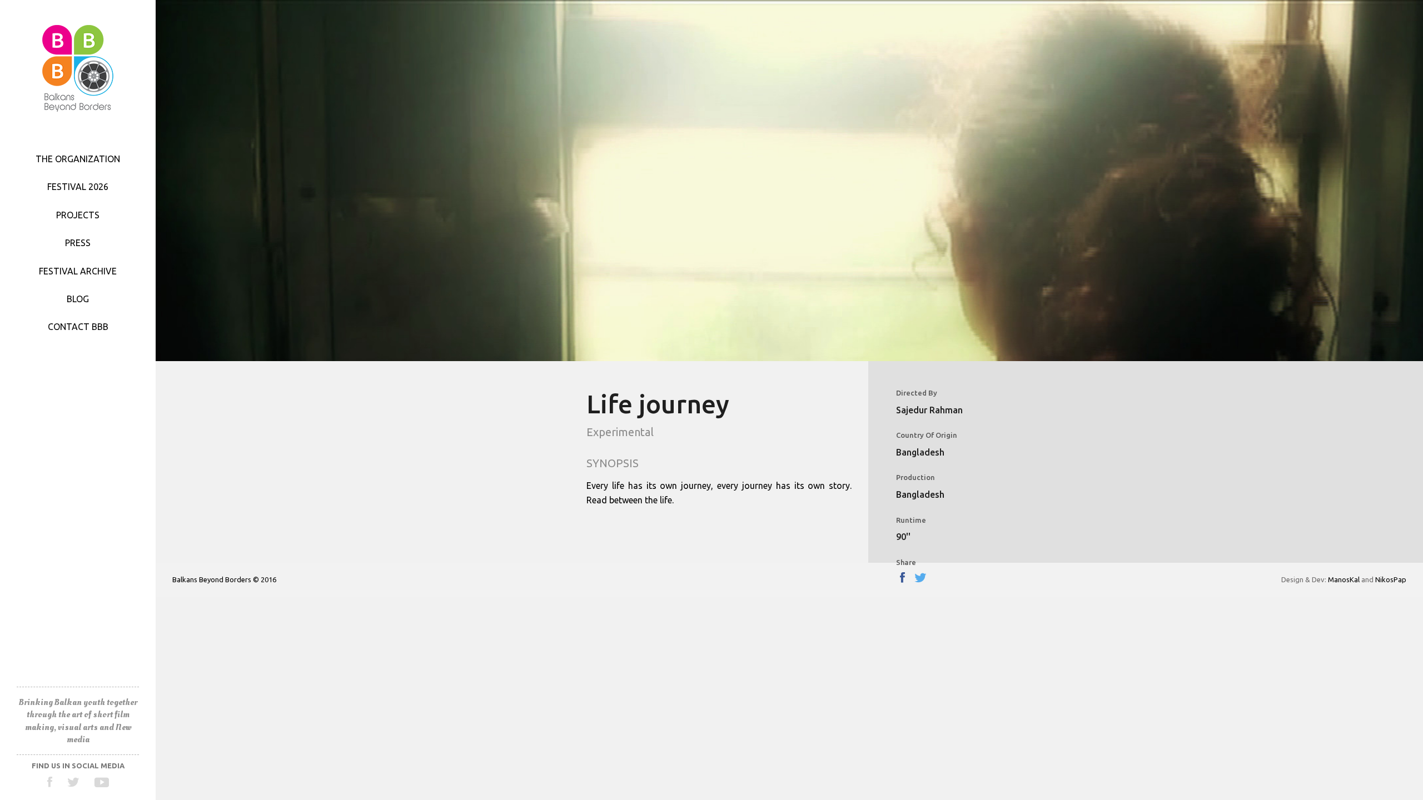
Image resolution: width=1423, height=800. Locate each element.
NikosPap (1390, 579)
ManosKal (1344, 579)
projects (77, 215)
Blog (78, 299)
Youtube (101, 782)
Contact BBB (78, 327)
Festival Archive (78, 271)
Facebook (50, 782)
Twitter (73, 782)
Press (78, 243)
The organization (78, 159)
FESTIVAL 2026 (77, 187)
